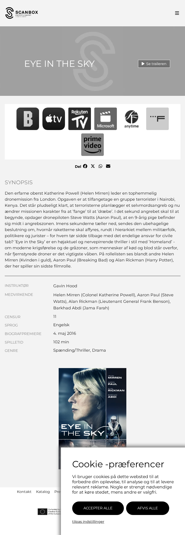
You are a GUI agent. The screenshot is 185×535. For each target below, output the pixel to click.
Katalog (43, 492)
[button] (27, 119)
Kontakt (24, 492)
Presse (60, 492)
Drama (99, 350)
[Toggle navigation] (177, 13)
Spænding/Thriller (71, 350)
